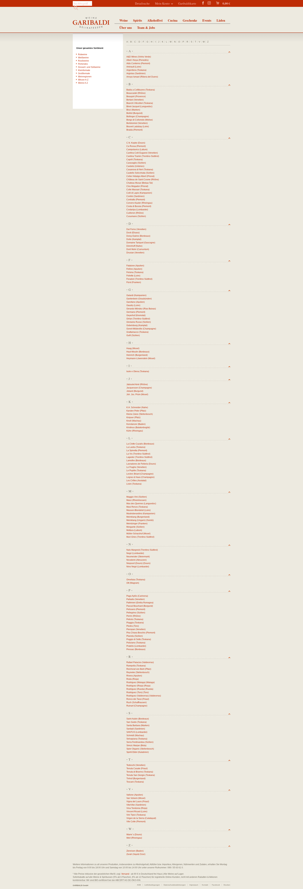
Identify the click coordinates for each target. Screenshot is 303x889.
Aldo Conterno (133, 63)
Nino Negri (131, 566)
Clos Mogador (133, 186)
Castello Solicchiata (135, 173)
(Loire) (138, 67)
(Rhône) (142, 93)
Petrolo (129, 619)
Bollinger (130, 116)
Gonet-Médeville (134, 328)
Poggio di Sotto (133, 639)
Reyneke (130, 672)
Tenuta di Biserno (134, 772)
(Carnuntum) (143, 249)
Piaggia (130, 622)
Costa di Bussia (133, 206)
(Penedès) (144, 60)
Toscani (130, 782)
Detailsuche (142, 3)
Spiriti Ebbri (131, 752)
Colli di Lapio (132, 193)
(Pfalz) (143, 411)
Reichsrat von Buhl (135, 669)
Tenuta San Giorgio (135, 775)
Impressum (193, 885)
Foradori (130, 279)
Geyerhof (130, 315)
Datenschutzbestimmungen (175, 885)
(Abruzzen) (141, 560)
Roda (129, 679)
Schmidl (130, 735)
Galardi (129, 295)
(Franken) (136, 282)
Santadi (130, 729)
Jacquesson (132, 388)
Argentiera (131, 70)
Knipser (130, 417)
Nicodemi (131, 560)
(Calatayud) (150, 818)
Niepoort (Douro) (134, 563)
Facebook (216, 885)
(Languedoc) (146, 106)
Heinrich (130, 355)
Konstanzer (131, 424)
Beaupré (130, 96)
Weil (128, 838)
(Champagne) (142, 116)
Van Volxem (132, 798)
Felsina (129, 272)
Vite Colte (131, 821)
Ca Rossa (131, 146)
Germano (130, 312)
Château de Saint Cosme (138, 179)
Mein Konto (162, 3)
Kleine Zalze (132, 414)
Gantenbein (132, 298)
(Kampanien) (146, 193)
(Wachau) (136, 421)
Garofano (130, 302)
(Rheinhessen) (139, 500)
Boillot (129, 113)
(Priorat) (150, 176)
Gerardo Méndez (134, 308)
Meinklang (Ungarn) (136, 520)
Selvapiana (131, 739)
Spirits (137, 20)
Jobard (129, 391)
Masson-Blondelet (135, 510)
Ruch (129, 702)
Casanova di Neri (134, 169)
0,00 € (226, 3)
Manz (129, 500)
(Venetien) (139, 100)
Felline (129, 269)
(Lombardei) (142, 209)
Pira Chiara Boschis (135, 632)
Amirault (130, 67)
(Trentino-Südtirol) (150, 156)
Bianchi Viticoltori (134, 103)
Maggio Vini (132, 497)
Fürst (128, 282)
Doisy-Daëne (132, 236)
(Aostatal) (141, 480)
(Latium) (143, 149)
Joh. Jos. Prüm (133, 394)
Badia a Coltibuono (135, 90)
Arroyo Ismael (133, 77)
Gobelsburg (132, 325)
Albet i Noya (132, 60)
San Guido (131, 722)
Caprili (129, 159)
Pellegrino (131, 612)
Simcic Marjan (133, 745)
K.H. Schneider (133, 407)
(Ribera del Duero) (149, 77)
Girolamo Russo (134, 322)
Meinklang (131, 517)
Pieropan (130, 629)
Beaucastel (131, 93)
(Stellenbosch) (146, 414)
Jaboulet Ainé (132, 384)
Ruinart (129, 706)
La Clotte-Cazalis (134, 444)
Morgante (131, 527)
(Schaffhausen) (139, 702)
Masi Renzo (132, 507)
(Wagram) (134, 583)
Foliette (129, 275)
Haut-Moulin (132, 352)
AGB (139, 885)
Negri (129, 553)
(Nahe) (139, 246)
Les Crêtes (131, 480)
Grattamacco (132, 332)
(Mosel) (135, 348)
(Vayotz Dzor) (139, 854)
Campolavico (132, 149)
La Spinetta (131, 450)
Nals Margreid (133, 550)
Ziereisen (130, 851)
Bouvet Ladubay (134, 126)
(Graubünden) (145, 298)
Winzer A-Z (83, 80)
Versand (125, 874)
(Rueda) (149, 689)
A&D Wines (131, 57)
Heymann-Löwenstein (136, 358)
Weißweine (83, 57)
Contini (129, 196)
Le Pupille (131, 470)
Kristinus (130, 427)
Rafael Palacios (134, 662)
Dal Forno (131, 229)
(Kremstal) (141, 315)
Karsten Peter (132, 411)
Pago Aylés (131, 596)
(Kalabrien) (143, 752)
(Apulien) (139, 265)
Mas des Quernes (134, 503)
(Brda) (143, 745)
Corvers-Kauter (133, 203)
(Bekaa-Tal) (147, 183)
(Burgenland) (141, 355)
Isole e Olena (132, 371)
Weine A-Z (83, 83)
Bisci (128, 110)
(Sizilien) (141, 163)
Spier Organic (133, 749)
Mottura (130, 530)
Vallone (130, 795)
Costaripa (131, 209)
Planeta (130, 636)
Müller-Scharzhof (134, 533)
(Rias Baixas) (149, 308)
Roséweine (83, 61)
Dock (128, 232)
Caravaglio (131, 163)
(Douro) (141, 143)
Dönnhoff (130, 246)
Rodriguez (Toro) (134, 692)
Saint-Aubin (132, 719)
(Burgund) (138, 113)
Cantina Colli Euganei (136, 153)
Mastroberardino (134, 513)
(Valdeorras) (148, 662)
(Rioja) (135, 679)
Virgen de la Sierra (135, 818)
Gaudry (129, 305)
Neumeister (131, 556)
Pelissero (130, 609)
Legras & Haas (133, 477)
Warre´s (130, 834)
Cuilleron (130, 213)
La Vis (129, 454)
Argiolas (130, 73)
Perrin (129, 616)
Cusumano (131, 216)
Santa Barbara (133, 725)
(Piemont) (145, 63)
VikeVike (130, 805)
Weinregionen (85, 76)
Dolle (129, 239)
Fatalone (130, 265)
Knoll (128, 421)
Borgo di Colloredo (135, 120)
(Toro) (136, 626)
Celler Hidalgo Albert (136, 176)
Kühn (129, 431)
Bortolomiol (131, 123)
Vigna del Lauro (134, 801)
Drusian (130, 252)
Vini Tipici (131, 815)
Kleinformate (84, 70)
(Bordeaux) (145, 236)
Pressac (130, 649)
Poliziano (130, 642)
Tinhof (129, 778)
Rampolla (131, 665)
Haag (129, 348)
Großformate (84, 73)
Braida (129, 130)
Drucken (227, 885)
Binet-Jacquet (133, 106)
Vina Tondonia (133, 808)
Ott (127, 583)
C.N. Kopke (131, 143)
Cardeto (130, 166)
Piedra (129, 626)
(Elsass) (136, 232)
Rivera (129, 675)
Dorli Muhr (131, 249)
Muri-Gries (131, 537)
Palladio (130, 599)
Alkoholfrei (155, 20)
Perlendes (83, 64)
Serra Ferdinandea (135, 742)
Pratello (130, 646)
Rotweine (82, 54)
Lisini (129, 484)
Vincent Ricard (133, 811)
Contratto (130, 199)
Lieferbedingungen (152, 885)
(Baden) (142, 424)
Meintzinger (132, 523)
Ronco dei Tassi (134, 699)
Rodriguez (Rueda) (135, 689)
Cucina (172, 20)
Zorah (129, 854)
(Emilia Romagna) (144, 602)
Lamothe (130, 460)
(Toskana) (141, 70)
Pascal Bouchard (134, 606)
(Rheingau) (147, 203)
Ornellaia (130, 579)
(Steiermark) (144, 556)
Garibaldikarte (187, 3)
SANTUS (130, 732)
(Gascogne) (149, 242)
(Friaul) (145, 699)
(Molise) (149, 120)
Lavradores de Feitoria (137, 464)
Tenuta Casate (133, 768)
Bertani (129, 100)
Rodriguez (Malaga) (136, 682)
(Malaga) (150, 682)
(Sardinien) (140, 73)
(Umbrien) (139, 166)
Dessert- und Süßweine (89, 67)
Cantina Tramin (133, 156)
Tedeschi (130, 765)
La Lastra (130, 447)
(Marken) (136, 110)
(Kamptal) (136, 239)
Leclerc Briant (133, 474)
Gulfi (128, 335)
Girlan (129, 318)
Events (206, 20)
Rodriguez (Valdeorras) (137, 696)
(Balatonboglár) (142, 427)
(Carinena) (143, 596)
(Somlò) (150, 520)
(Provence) (140, 96)
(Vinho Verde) (144, 57)
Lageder (130, 457)
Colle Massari (133, 189)
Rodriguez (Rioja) (134, 685)
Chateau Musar (133, 183)
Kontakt (205, 885)
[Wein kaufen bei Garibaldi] (91, 23)
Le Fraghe (131, 467)
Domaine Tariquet (134, 242)
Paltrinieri (131, 602)
